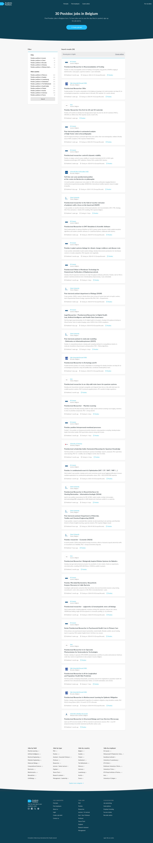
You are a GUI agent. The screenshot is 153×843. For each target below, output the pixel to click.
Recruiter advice (108, 815)
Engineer (56, 769)
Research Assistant (83, 827)
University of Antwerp (76, 444)
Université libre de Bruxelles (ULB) (79, 171)
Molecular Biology (33, 763)
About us (55, 809)
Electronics (32, 769)
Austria (80, 775)
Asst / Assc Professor (84, 815)
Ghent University (74, 197)
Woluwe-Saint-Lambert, (76, 715)
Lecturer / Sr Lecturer (84, 812)
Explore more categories (76, 783)
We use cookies (110, 838)
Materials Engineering (34, 760)
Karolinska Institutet (110, 757)
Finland (81, 757)
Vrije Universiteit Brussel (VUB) (78, 83)
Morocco (81, 766)
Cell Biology (32, 778)
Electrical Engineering (34, 757)
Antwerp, (72, 445)
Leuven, (72, 63)
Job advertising (108, 803)
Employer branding (109, 809)
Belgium (77, 63)
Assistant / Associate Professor (62, 757)
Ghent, (72, 199)
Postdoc (110, 75)
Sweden (81, 754)
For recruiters (148, 4)
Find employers (75, 4)
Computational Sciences (35, 766)
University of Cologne (110, 778)
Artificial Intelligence (34, 754)
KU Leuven (73, 61)
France (80, 778)
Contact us (56, 818)
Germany (81, 769)
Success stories (108, 812)
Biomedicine (32, 775)
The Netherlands (83, 763)
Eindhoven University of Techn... (113, 766)
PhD (55, 751)
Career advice (86, 4)
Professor (56, 760)
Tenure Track (57, 772)
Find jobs (65, 4)
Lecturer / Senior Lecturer (60, 766)
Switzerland (82, 760)
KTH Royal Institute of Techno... (113, 772)
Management (81, 830)
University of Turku (109, 769)
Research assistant (58, 775)
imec (71, 105)
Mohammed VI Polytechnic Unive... (114, 754)
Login (54, 812)
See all (43, 99)
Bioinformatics (33, 772)
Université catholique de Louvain (79, 714)
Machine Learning (33, 751)
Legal (105, 838)
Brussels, (72, 85)
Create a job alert (77, 27)
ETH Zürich (107, 763)
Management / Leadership (61, 778)
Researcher (57, 763)
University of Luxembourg (111, 760)
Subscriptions (107, 806)
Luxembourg (82, 772)
